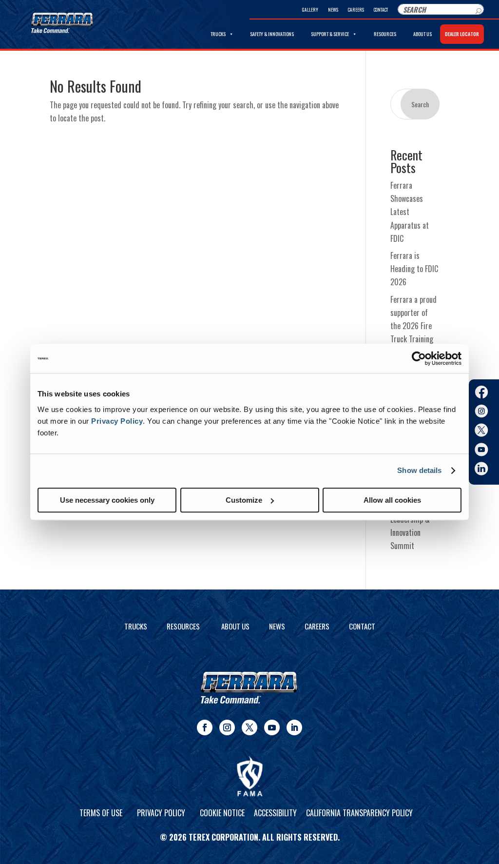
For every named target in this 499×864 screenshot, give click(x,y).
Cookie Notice (222, 813)
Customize (244, 500)
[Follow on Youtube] (272, 727)
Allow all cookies (392, 500)
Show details (419, 470)
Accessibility (275, 813)
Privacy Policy (117, 421)
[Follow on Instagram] (227, 727)
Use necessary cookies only (107, 500)
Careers (356, 9)
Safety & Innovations (272, 34)
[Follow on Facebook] (204, 727)
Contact (381, 9)
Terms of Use (100, 813)
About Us (422, 34)
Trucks (218, 34)
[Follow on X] (249, 727)
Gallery (310, 9)
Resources (385, 34)
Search (420, 104)
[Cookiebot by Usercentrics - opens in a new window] (418, 358)
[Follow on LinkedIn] (294, 727)
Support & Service (330, 34)
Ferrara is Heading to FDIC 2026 (414, 269)
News (333, 9)
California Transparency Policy (359, 813)
